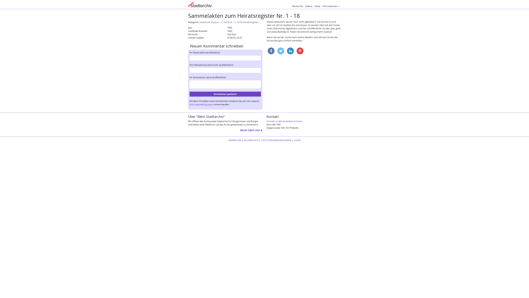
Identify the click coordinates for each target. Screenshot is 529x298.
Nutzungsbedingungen (201, 104)
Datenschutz (252, 140)
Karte (317, 6)
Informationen (330, 6)
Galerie (308, 6)
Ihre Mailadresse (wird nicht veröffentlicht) (211, 64)
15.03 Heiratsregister (248, 22)
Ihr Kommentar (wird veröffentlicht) (207, 77)
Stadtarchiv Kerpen (209, 22)
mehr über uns (250, 130)
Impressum (234, 140)
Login (297, 140)
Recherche (297, 6)
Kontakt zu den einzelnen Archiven (284, 121)
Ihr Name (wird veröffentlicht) (204, 52)
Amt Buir (227, 22)
